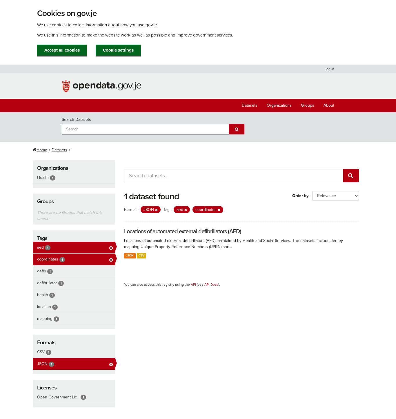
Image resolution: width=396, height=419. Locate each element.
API (193, 285)
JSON (130, 255)
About (329, 105)
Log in (329, 69)
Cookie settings (118, 50)
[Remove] (156, 210)
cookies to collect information (79, 25)
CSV (141, 255)
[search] (351, 175)
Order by (300, 195)
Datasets (249, 105)
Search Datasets (76, 119)
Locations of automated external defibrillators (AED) (182, 231)
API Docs (211, 285)
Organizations (279, 105)
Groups (307, 105)
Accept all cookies (62, 50)
